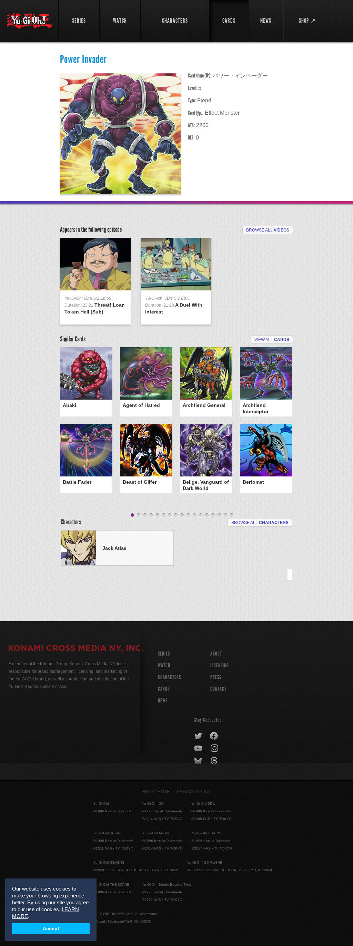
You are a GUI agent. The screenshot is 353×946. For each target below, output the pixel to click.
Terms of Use (154, 791)
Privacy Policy (194, 791)
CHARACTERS (169, 677)
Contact (218, 689)
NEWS (163, 700)
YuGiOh (29, 21)
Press (215, 677)
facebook (214, 736)
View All (271, 339)
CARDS (164, 689)
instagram (215, 748)
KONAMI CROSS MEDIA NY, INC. (76, 649)
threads (215, 761)
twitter (198, 736)
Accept (51, 928)
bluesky (198, 761)
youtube (198, 748)
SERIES (164, 653)
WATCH (164, 665)
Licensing (219, 665)
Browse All (267, 230)
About (216, 653)
